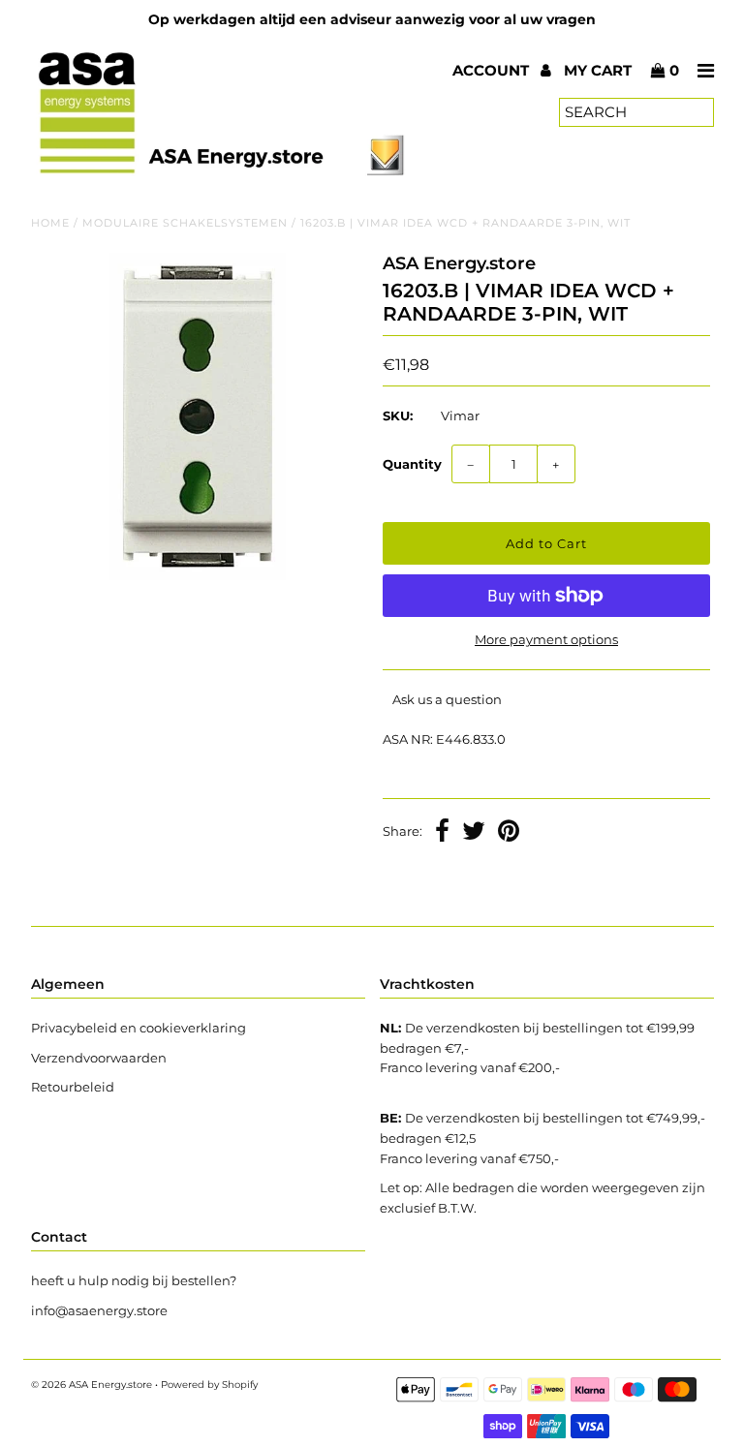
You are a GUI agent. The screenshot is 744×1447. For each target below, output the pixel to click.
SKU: (398, 415)
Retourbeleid (72, 1086)
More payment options (546, 639)
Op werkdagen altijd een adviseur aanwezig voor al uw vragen (372, 19)
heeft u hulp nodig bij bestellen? (133, 1280)
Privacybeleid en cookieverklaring (138, 1027)
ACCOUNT (492, 70)
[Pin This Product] (508, 832)
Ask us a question (447, 699)
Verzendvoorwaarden (99, 1057)
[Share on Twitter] (473, 832)
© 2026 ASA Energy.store (91, 1384)
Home (50, 223)
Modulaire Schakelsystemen (185, 223)
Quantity (412, 464)
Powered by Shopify (209, 1384)
